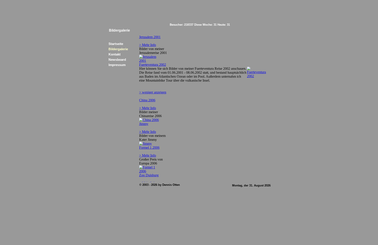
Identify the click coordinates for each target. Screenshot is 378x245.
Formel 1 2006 (149, 147)
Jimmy (143, 124)
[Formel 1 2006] (150, 171)
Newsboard (117, 59)
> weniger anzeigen (152, 92)
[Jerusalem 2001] (150, 61)
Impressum (117, 65)
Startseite (115, 44)
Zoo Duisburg (149, 175)
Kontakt (114, 54)
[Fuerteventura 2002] (258, 76)
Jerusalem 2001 (150, 37)
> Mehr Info (147, 45)
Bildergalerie (118, 49)
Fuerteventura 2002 (152, 64)
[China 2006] (149, 120)
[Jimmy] (145, 143)
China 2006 (147, 100)
